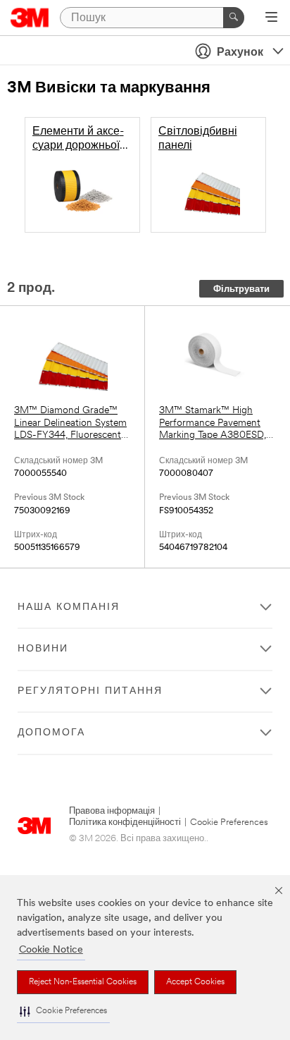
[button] (63, 1011)
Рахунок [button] (240, 53)
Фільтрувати (241, 289)
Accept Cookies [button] (195, 982)
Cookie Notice (51, 950)
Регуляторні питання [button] (90, 691)
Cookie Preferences (229, 822)
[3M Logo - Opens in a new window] (30, 17)
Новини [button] (43, 649)
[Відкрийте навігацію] (271, 18)
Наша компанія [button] (69, 607)
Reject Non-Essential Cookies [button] (83, 982)
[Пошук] (233, 17)
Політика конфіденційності (125, 822)
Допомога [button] (51, 733)
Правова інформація (112, 811)
